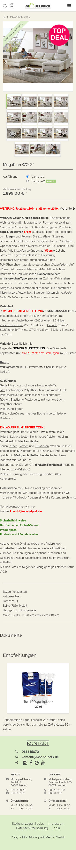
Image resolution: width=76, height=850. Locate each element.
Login (56, 828)
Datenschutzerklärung (32, 828)
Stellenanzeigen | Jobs (28, 823)
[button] (6, 61)
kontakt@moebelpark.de (40, 757)
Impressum (56, 823)
